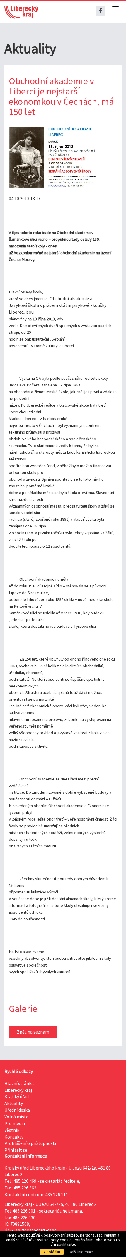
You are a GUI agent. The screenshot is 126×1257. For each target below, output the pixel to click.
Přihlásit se (15, 1150)
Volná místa (16, 1117)
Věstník (11, 1130)
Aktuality (13, 1103)
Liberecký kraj (18, 1090)
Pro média (14, 1123)
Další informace (81, 1251)
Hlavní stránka (19, 1083)
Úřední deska (17, 1110)
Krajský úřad (16, 1096)
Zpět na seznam (33, 1032)
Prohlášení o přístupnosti (30, 1143)
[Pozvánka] (53, 157)
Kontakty (13, 1137)
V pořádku (52, 1251)
